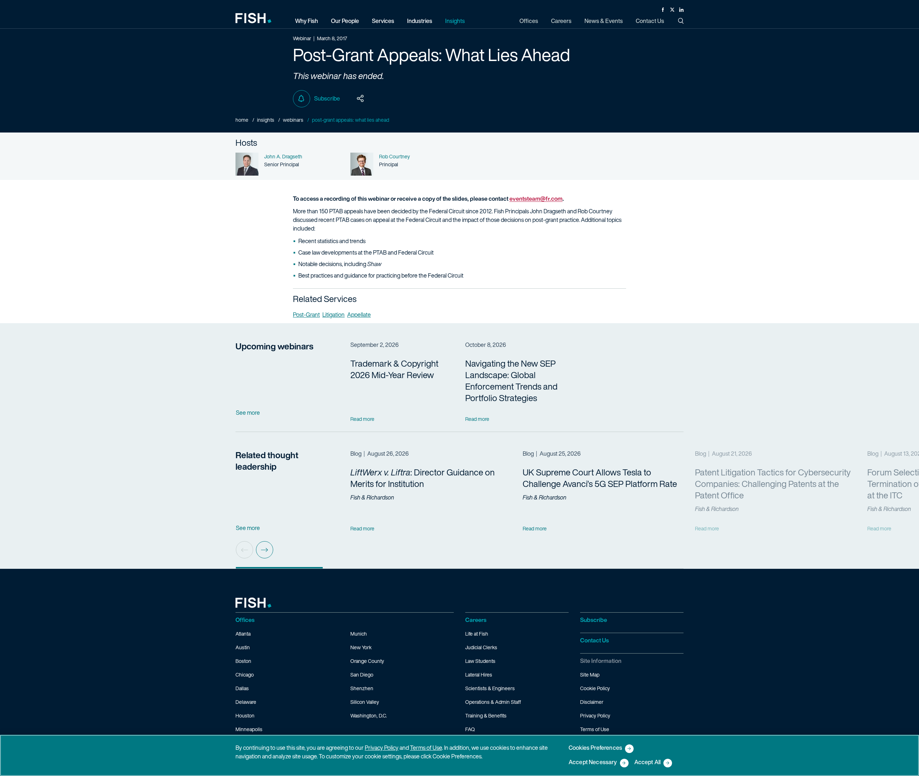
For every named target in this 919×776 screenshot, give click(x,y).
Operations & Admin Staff (493, 702)
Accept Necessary (593, 762)
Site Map (590, 674)
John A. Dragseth (283, 156)
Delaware (245, 702)
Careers (475, 619)
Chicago (244, 674)
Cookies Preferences (595, 748)
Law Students (480, 661)
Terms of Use (594, 729)
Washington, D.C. (368, 715)
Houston (245, 715)
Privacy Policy (595, 715)
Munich (358, 633)
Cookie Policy (595, 688)
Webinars (293, 120)
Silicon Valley (364, 702)
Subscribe (327, 98)
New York (361, 647)
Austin (242, 647)
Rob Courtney (394, 156)
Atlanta (243, 633)
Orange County (367, 661)
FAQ (470, 729)
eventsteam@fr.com (536, 198)
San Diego (361, 674)
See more (248, 412)
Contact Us (594, 640)
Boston (243, 661)
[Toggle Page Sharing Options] (360, 98)
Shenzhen (361, 688)
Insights (265, 120)
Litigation (333, 314)
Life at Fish (476, 633)
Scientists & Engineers (490, 688)
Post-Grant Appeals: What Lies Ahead (350, 120)
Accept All (647, 762)
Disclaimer (591, 702)
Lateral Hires (478, 674)
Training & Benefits (486, 715)
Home (241, 120)
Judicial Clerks (481, 647)
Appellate (359, 314)
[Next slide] (264, 549)
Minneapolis (248, 729)
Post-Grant (306, 314)
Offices (245, 619)
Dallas (242, 688)
